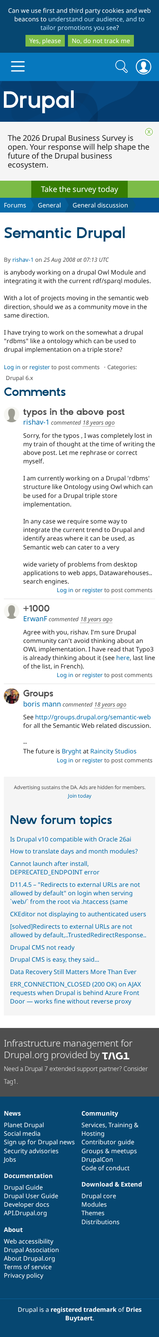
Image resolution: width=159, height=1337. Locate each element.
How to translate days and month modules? (74, 851)
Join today (79, 795)
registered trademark (84, 1309)
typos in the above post (74, 412)
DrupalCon (97, 1159)
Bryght (71, 751)
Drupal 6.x (19, 378)
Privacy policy (23, 1275)
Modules (94, 1204)
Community (99, 1113)
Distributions (100, 1222)
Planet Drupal (24, 1125)
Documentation (28, 1175)
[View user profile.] (11, 414)
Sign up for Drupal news (39, 1142)
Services (93, 1125)
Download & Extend (111, 1184)
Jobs (10, 1159)
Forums (15, 205)
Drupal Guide (23, 1187)
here (123, 657)
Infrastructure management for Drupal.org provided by (68, 1048)
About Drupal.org (29, 1258)
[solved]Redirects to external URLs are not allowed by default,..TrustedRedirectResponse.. (78, 930)
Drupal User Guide (31, 1196)
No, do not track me (101, 40)
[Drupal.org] (79, 101)
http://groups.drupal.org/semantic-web (93, 717)
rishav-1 (23, 259)
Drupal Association (31, 1249)
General (49, 205)
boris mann (42, 703)
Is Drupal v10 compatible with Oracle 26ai (70, 839)
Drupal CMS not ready (42, 947)
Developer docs (26, 1204)
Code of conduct (105, 1168)
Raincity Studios (113, 751)
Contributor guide (107, 1142)
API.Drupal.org (25, 1213)
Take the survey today (79, 189)
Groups (38, 694)
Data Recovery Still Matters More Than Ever (73, 971)
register (39, 367)
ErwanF (35, 618)
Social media (22, 1133)
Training (120, 1125)
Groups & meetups (109, 1151)
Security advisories (31, 1151)
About (13, 1229)
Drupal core (98, 1196)
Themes (93, 1213)
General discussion (100, 205)
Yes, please (45, 40)
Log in (12, 367)
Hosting (93, 1133)
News (12, 1113)
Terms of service (28, 1267)
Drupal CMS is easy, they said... (54, 959)
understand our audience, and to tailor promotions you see (93, 23)
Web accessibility (28, 1241)
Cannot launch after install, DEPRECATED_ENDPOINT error (55, 867)
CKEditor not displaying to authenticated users (78, 914)
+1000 (36, 609)
